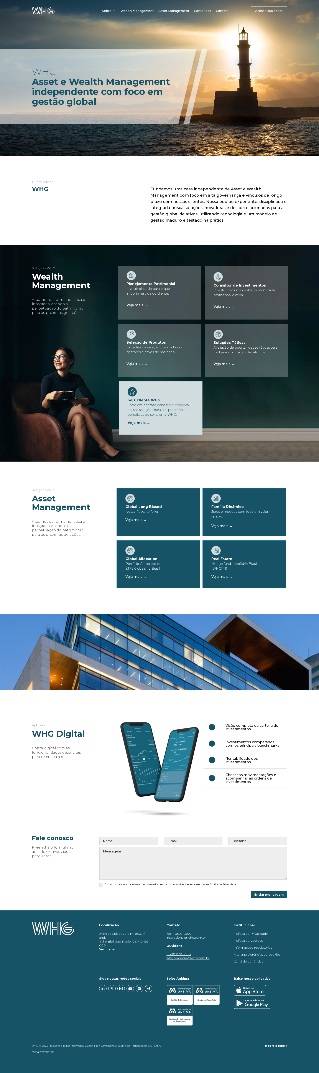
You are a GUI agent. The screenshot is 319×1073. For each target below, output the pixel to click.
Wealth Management (137, 11)
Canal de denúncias (248, 961)
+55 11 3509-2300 (178, 934)
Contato (222, 11)
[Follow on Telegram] (148, 988)
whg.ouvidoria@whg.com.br (187, 958)
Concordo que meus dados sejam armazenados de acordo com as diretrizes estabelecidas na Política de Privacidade (170, 884)
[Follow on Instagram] (121, 988)
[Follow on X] (112, 988)
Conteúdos (202, 11)
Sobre (106, 11)
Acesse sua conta (269, 11)
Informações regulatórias (253, 947)
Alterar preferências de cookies (257, 954)
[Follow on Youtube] (130, 988)
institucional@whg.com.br (186, 937)
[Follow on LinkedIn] (103, 988)
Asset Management (173, 11)
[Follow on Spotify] (139, 988)
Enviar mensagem (269, 895)
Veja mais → (137, 305)
